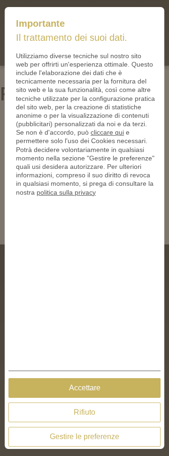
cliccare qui (107, 132)
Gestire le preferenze (84, 437)
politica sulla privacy (66, 192)
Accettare (84, 388)
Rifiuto (84, 412)
